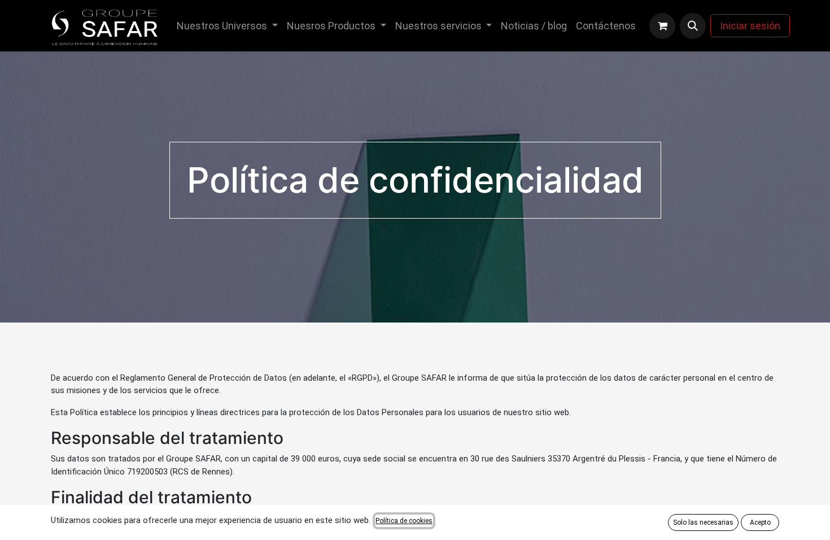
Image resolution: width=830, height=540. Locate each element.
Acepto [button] (760, 522)
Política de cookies (404, 521)
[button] (693, 26)
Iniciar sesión (750, 26)
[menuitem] (227, 26)
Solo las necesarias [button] (703, 522)
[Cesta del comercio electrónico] (662, 26)
